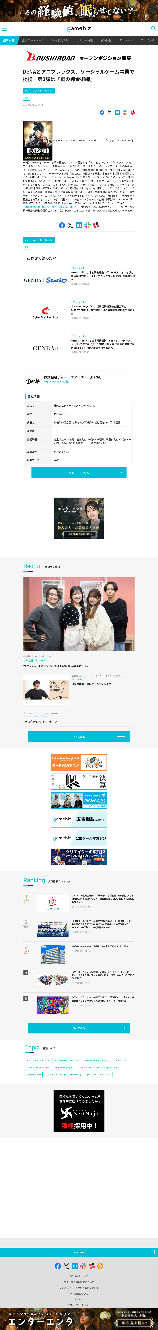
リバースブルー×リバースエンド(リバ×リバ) (98, 1067)
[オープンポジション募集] (79, 56)
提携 (27, 97)
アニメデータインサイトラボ (67, 1060)
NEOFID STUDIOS (102, 1074)
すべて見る (79, 736)
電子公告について (79, 1293)
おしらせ (79, 1299)
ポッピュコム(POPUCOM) (38, 1067)
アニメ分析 (148, 40)
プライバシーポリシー (79, 1305)
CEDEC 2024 (120, 1060)
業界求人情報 (60, 40)
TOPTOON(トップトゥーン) (97, 1060)
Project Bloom (34, 1074)
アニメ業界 (126, 40)
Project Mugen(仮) (64, 1067)
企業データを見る (79, 473)
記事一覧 (8, 40)
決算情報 (106, 40)
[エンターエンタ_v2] (79, 518)
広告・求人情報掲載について (79, 1282)
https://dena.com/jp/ (54, 381)
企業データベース (33, 40)
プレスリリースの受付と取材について (79, 1287)
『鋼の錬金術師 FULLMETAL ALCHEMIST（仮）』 (49, 207)
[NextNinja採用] (79, 1111)
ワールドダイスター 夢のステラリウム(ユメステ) (68, 1074)
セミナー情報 (84, 40)
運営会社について (79, 1276)
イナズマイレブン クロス (38, 1060)
